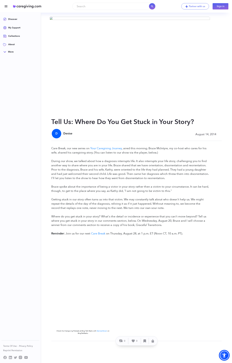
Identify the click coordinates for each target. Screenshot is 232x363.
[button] (224, 355)
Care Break (98, 234)
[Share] (153, 341)
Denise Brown (102, 331)
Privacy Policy (26, 346)
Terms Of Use (10, 346)
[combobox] (114, 6)
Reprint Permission (12, 350)
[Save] (145, 341)
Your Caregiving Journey (106, 148)
